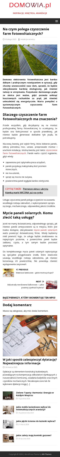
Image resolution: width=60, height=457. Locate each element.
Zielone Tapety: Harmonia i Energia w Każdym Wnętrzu (35, 394)
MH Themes (46, 454)
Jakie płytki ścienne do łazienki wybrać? (36, 421)
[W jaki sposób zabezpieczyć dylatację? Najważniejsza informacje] (30, 354)
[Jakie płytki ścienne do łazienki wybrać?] (8, 426)
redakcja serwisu (27, 39)
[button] (56, 21)
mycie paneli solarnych (45, 230)
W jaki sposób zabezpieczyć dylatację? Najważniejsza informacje (30, 361)
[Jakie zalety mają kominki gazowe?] (8, 441)
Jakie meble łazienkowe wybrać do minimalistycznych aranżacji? (33, 408)
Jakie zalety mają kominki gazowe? (33, 435)
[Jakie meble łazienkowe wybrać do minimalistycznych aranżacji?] (8, 412)
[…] (28, 384)
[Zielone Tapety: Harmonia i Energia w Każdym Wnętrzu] (8, 398)
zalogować (17, 310)
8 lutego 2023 (10, 39)
